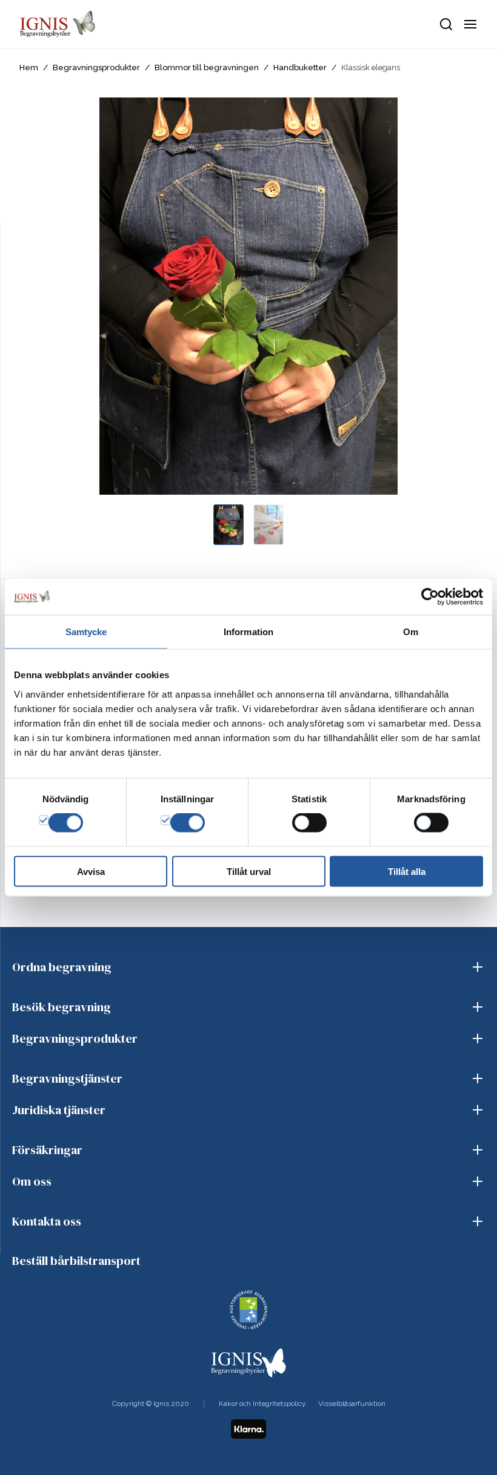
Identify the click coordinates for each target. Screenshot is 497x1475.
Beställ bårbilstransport (76, 1260)
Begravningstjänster (67, 1078)
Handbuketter (300, 67)
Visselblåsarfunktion (351, 1403)
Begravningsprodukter (96, 67)
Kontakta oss (46, 1221)
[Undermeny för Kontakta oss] (477, 1221)
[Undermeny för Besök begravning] (477, 1007)
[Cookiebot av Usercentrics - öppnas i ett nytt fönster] (430, 597)
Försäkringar (47, 1149)
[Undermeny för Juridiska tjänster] (477, 1110)
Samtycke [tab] (86, 632)
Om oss (32, 1181)
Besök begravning (61, 1006)
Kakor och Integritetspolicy (262, 1403)
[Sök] (446, 24)
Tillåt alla (406, 871)
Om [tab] (410, 632)
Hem (28, 67)
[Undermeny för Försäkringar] (477, 1150)
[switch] (187, 823)
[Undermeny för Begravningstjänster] (477, 1078)
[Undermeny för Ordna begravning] (477, 967)
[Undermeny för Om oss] (477, 1181)
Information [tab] (248, 632)
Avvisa (91, 871)
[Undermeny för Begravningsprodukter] (477, 1038)
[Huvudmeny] (470, 24)
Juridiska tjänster (58, 1109)
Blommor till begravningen (207, 67)
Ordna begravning (62, 967)
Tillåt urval (249, 871)
